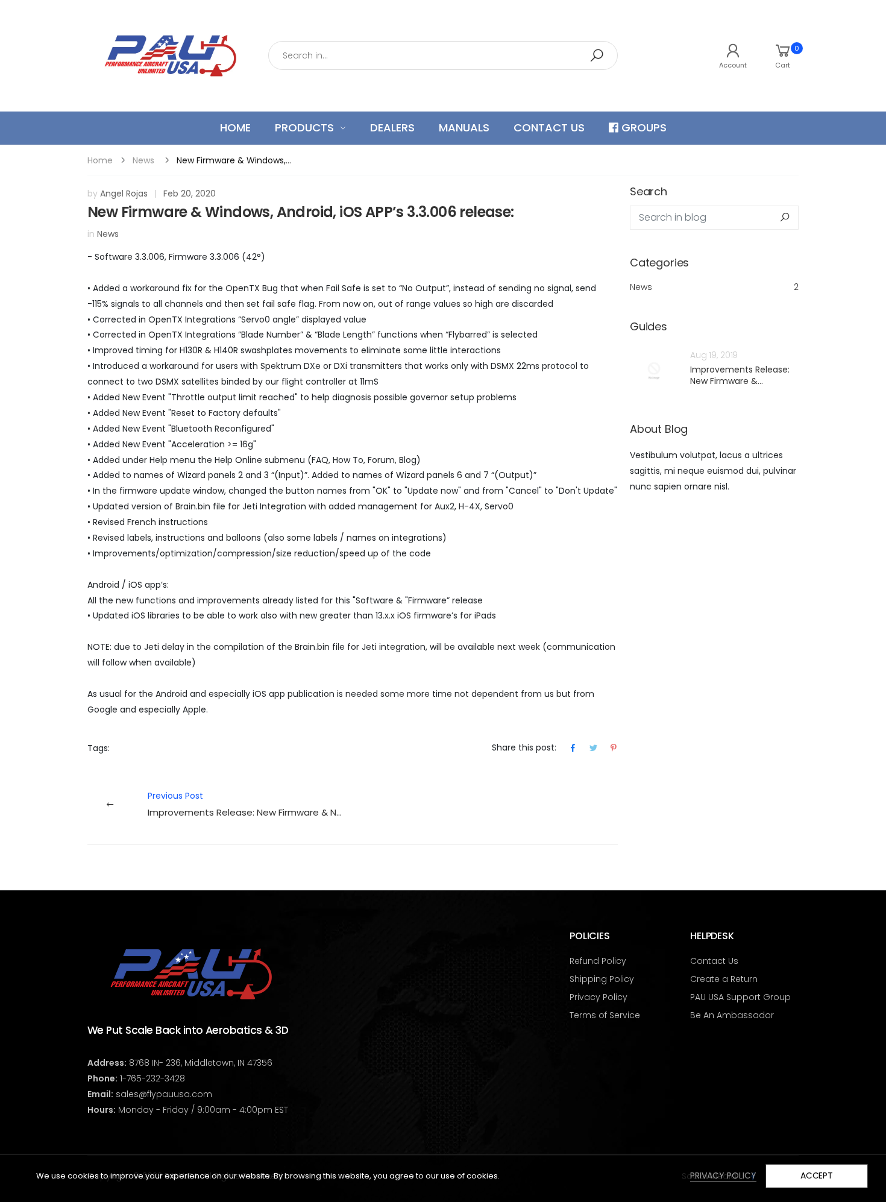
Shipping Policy (602, 979)
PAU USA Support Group (740, 997)
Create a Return (724, 979)
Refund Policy (598, 961)
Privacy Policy (598, 997)
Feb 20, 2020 (189, 193)
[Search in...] (597, 55)
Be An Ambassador (732, 1015)
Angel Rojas (124, 193)
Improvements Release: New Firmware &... (740, 375)
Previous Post (250, 804)
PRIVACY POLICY (723, 1175)
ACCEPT (816, 1175)
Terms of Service (605, 1015)
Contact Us (714, 961)
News (143, 160)
